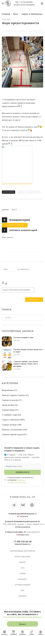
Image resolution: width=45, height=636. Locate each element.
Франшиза (22, 579)
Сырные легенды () (11, 425)
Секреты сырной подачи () (14, 434)
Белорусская (22, 533)
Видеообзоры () (9, 390)
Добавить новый (15, 225)
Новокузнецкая (22, 524)
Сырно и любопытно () (13, 420)
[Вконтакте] (23, 505)
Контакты (22, 596)
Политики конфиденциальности (17, 481)
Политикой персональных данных (22, 617)
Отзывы (22, 573)
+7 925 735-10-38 (23, 542)
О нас (22, 568)
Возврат (22, 562)
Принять (22, 624)
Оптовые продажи (22, 585)
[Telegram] (14, 505)
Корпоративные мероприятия (22, 551)
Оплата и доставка (22, 557)
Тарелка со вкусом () (12, 400)
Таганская (22, 515)
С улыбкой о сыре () (11, 415)
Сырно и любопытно (29, 192)
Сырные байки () (10, 410)
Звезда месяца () (10, 405)
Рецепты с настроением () (14, 430)
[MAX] (32, 505)
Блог (22, 590)
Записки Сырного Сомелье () (15, 395)
